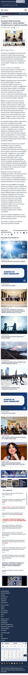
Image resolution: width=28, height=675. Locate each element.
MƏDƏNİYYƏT (4, 602)
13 (16, 653)
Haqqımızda (4, 621)
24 (4, 657)
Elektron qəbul (5, 632)
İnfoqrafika (4, 612)
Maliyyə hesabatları (7, 624)
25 (8, 657)
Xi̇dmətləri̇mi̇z (5, 628)
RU (3, 5)
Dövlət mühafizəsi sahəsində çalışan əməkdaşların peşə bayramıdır (10, 388)
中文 (16, 5)
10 (4, 653)
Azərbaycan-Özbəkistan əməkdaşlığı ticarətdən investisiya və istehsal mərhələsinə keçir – (14, 501)
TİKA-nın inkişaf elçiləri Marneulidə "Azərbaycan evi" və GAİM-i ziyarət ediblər (13, 438)
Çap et (12, 27)
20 (16, 655)
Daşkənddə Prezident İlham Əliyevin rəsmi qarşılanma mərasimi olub (14, 520)
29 (22, 657)
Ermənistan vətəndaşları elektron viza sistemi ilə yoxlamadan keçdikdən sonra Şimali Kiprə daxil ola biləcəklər (13, 557)
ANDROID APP (4, 638)
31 (4, 659)
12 (11, 653)
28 (19, 657)
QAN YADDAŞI (4, 610)
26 (11, 657)
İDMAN (2, 607)
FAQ (2, 634)
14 (19, 653)
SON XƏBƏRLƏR (7, 490)
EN (5, 5)
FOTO (2, 616)
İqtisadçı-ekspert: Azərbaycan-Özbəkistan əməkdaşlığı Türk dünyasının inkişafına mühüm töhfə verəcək (14, 534)
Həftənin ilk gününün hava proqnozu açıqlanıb (13, 261)
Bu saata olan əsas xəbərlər (8, 285)
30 (26, 657)
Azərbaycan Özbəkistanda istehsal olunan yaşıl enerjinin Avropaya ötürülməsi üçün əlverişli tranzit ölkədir (14, 549)
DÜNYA (2, 609)
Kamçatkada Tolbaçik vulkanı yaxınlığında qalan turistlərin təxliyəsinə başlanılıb (13, 362)
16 (26, 653)
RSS (2, 636)
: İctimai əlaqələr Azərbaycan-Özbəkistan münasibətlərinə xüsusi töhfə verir (14, 507)
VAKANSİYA (4, 630)
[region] (14, 539)
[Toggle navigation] (25, 10)
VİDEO (2, 614)
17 (4, 655)
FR (8, 5)
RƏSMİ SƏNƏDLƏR (5, 593)
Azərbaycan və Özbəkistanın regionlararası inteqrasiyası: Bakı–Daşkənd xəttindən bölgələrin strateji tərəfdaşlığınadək (13, 564)
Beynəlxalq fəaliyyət (7, 626)
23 (26, 655)
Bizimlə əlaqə (5, 619)
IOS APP (3, 640)
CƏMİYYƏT (5, 16)
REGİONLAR (4, 599)
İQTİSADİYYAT (4, 597)
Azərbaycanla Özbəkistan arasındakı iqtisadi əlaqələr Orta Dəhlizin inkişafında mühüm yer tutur (13, 542)
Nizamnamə (4, 622)
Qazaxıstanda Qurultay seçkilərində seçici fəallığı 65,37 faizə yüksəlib (12, 513)
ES (10, 5)
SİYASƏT (3, 595)
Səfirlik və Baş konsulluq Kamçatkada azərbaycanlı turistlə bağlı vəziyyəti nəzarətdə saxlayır (13, 464)
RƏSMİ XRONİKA (5, 591)
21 (19, 655)
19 (11, 655)
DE (7, 5)
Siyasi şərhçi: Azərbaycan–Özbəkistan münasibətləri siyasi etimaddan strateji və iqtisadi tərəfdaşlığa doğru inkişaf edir (12, 527)
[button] (14, 36)
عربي (13, 5)
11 (8, 653)
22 (22, 655)
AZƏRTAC (11, 50)
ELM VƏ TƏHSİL (5, 605)
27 (16, 657)
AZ (1, 5)
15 (22, 653)
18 (8, 655)
